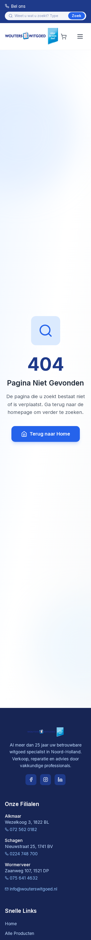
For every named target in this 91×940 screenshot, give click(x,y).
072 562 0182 (23, 829)
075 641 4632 (24, 878)
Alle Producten (19, 933)
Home (11, 923)
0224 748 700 (24, 853)
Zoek (76, 15)
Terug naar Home (50, 434)
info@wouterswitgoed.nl (33, 888)
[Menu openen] (80, 36)
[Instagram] (45, 779)
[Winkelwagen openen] (63, 36)
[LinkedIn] (60, 779)
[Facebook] (30, 779)
